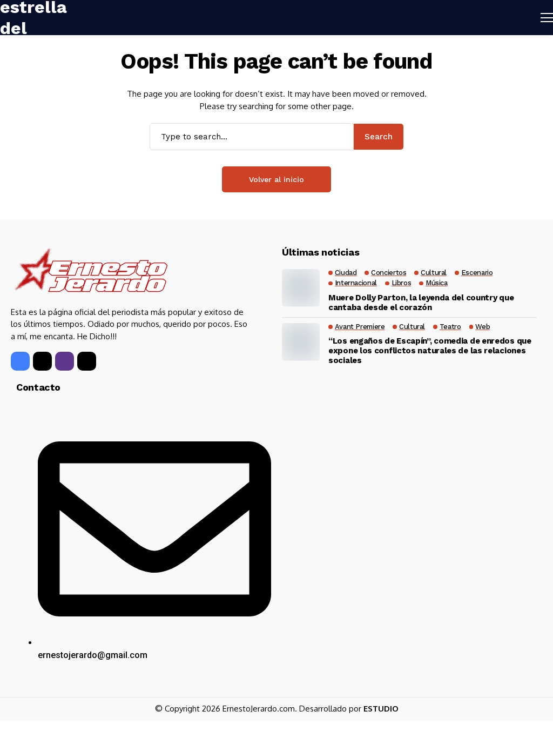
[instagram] (64, 361)
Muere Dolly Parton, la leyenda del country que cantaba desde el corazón (421, 302)
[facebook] (20, 361)
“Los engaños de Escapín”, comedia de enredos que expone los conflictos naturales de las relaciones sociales (429, 350)
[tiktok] (86, 361)
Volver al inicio (276, 179)
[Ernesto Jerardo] (90, 272)
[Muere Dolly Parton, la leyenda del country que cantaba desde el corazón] (301, 288)
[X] (42, 361)
